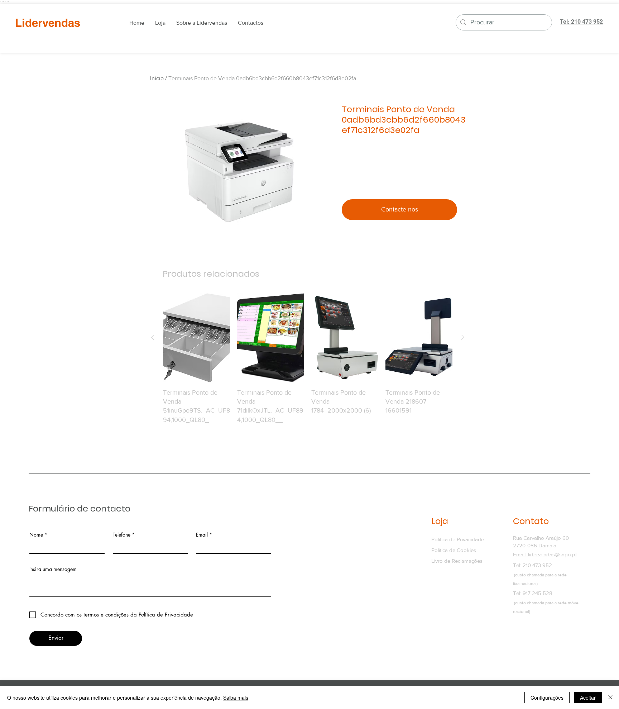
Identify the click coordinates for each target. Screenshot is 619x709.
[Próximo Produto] (463, 337)
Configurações (547, 697)
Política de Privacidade (457, 539)
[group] (307, 363)
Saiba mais (235, 697)
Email (202, 534)
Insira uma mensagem (53, 569)
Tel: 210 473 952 (532, 565)
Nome (36, 534)
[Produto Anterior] (152, 337)
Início (157, 78)
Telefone (121, 534)
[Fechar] (610, 697)
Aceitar (588, 697)
